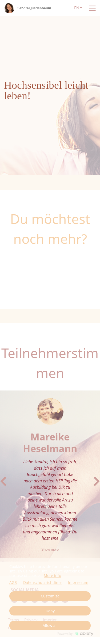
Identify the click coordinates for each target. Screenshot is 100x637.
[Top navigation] (92, 8)
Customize (50, 595)
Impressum (78, 582)
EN (76, 7)
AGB (13, 582)
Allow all (50, 625)
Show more (50, 549)
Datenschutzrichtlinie (42, 582)
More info (52, 575)
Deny (50, 610)
